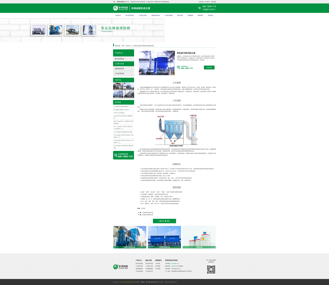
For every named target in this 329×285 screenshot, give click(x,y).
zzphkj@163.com (176, 268)
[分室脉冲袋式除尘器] (164, 237)
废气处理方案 (149, 263)
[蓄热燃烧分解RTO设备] (118, 94)
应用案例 (190, 15)
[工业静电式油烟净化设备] (129, 86)
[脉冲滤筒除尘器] (129, 94)
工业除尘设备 (143, 15)
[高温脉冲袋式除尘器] (129, 237)
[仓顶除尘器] (199, 237)
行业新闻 (157, 268)
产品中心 (128, 45)
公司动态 (157, 263)
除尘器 (143, 208)
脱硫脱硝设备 (155, 15)
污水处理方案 (149, 271)
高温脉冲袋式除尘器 (147, 214)
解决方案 (180, 15)
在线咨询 (201, 1)
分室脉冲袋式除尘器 (147, 212)
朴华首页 (118, 15)
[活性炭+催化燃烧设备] (118, 86)
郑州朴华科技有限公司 (129, 282)
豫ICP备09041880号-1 (152, 282)
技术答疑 (157, 266)
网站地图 (213, 1)
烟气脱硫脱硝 (149, 268)
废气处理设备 (130, 15)
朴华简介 (207, 1)
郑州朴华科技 (120, 1)
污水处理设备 (168, 15)
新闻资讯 (200, 15)
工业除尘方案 (149, 266)
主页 (122, 45)
